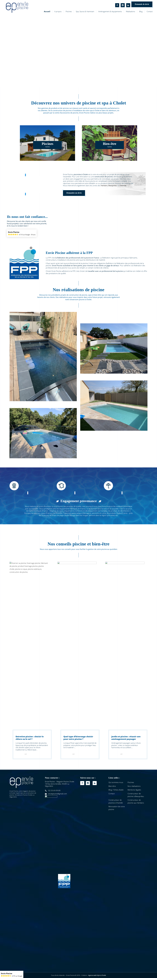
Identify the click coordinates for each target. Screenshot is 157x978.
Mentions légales (134, 790)
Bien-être (109, 144)
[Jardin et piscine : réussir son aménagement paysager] (124, 647)
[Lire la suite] (21, 756)
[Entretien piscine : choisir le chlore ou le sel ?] (29, 647)
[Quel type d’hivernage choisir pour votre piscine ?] (77, 647)
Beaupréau (112, 185)
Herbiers (104, 185)
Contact (111, 793)
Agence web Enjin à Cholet (97, 975)
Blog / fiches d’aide (115, 790)
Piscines (47, 144)
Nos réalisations (134, 786)
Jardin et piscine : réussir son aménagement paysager (125, 737)
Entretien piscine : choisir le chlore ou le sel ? (30, 737)
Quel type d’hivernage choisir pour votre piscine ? (78, 737)
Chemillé (122, 185)
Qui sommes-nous (115, 782)
